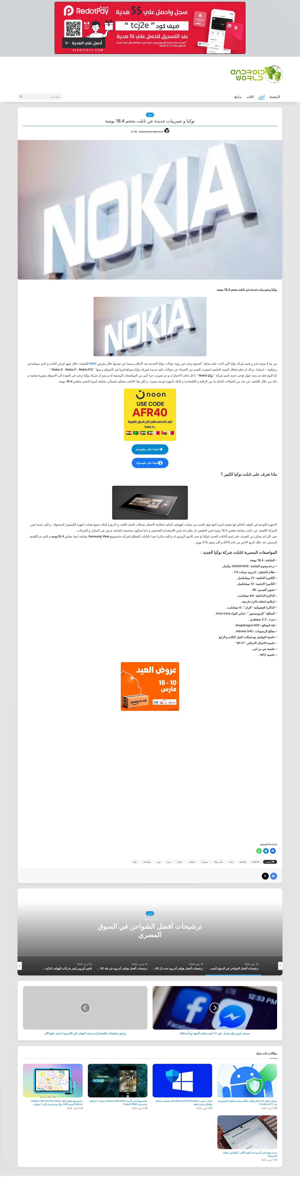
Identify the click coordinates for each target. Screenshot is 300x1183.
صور (159, 862)
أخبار (262, 96)
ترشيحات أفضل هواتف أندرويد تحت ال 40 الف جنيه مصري (150, 930)
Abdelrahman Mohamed (151, 131)
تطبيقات (192, 862)
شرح (169, 862)
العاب (250, 96)
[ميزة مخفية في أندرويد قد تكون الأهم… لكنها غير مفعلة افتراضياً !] (247, 1132)
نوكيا (135, 862)
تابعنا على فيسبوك (147, 463)
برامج (238, 96)
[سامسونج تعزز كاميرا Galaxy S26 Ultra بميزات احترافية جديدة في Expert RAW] (117, 1081)
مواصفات (147, 862)
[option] (150, 931)
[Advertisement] (173, 776)
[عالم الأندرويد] (256, 74)
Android (150, 913)
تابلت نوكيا (218, 862)
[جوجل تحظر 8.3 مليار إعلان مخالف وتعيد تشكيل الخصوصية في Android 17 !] (247, 1081)
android (255, 862)
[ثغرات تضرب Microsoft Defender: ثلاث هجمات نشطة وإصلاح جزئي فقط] (182, 1081)
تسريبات (204, 862)
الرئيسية (274, 96)
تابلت (231, 862)
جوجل (179, 862)
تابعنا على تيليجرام (147, 449)
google (243, 862)
